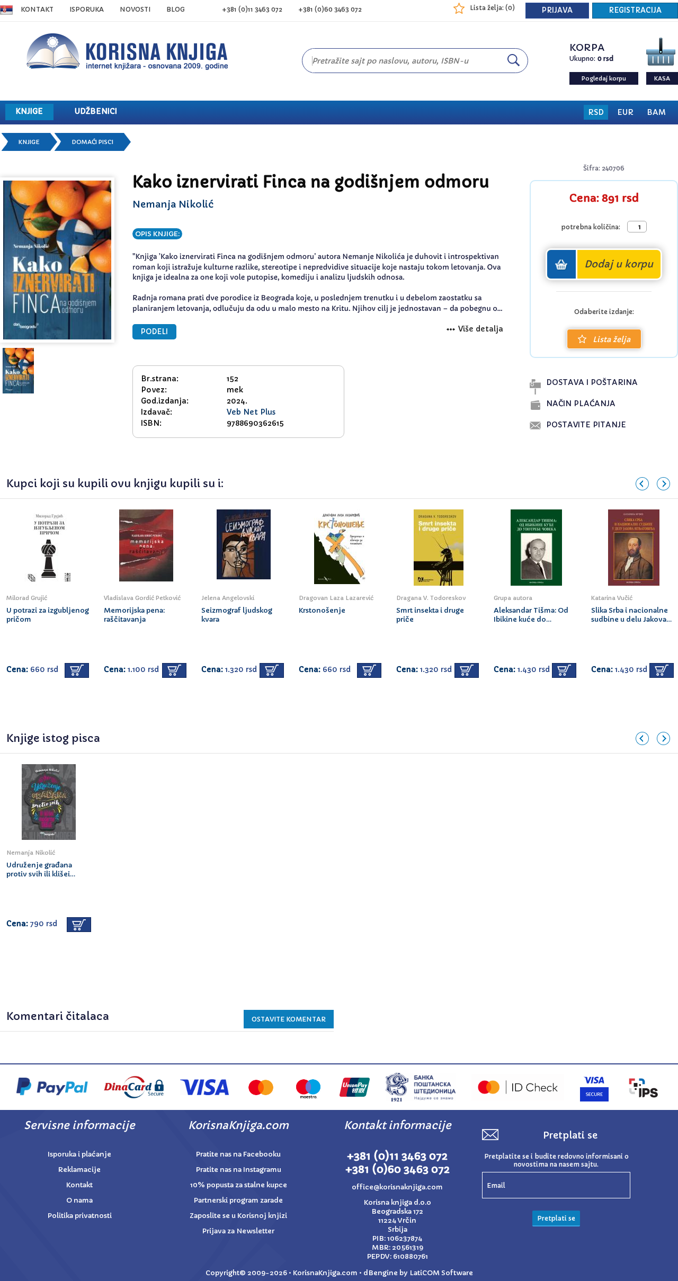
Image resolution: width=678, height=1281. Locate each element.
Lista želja (611, 339)
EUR (625, 112)
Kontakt (37, 9)
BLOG (175, 9)
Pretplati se (556, 1218)
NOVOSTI (135, 9)
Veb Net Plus (251, 412)
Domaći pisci (92, 142)
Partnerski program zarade (238, 1200)
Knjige (29, 142)
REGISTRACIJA (635, 10)
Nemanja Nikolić (172, 204)
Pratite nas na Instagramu (238, 1169)
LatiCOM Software (441, 1272)
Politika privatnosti (80, 1215)
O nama (79, 1200)
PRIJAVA (557, 10)
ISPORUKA (86, 9)
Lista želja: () (492, 8)
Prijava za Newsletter (238, 1230)
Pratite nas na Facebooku (238, 1154)
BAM (656, 112)
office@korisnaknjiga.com (397, 1187)
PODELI (154, 331)
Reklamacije (79, 1169)
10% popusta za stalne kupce (238, 1184)
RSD (596, 112)
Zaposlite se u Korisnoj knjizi (238, 1215)
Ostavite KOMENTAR (289, 1019)
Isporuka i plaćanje (79, 1154)
